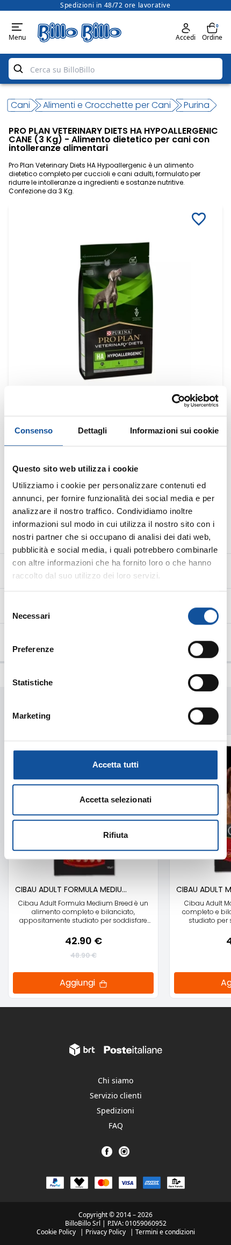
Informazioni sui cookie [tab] (174, 430)
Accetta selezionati (115, 799)
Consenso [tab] (34, 430)
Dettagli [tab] (92, 430)
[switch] (203, 649)
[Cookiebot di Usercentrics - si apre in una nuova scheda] (172, 401)
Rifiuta (115, 834)
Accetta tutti (115, 764)
